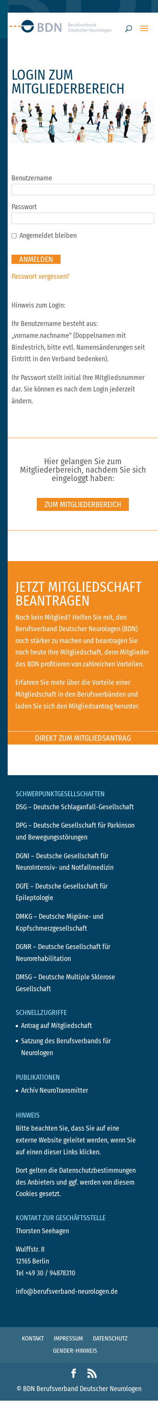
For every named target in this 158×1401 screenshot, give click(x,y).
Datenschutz (110, 1338)
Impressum (68, 1338)
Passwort (24, 207)
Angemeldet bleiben (48, 235)
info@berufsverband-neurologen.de (67, 1291)
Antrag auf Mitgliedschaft (56, 1025)
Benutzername (32, 178)
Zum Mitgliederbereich (82, 504)
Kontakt (33, 1338)
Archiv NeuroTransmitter (54, 1090)
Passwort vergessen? (40, 276)
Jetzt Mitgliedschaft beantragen (78, 594)
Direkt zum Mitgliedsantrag (83, 738)
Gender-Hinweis (75, 1350)
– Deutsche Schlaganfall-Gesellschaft (75, 807)
